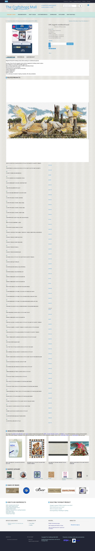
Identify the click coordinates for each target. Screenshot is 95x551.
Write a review (62, 26)
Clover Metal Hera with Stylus (13, 421)
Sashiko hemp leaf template (12, 262)
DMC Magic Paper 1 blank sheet (13, 342)
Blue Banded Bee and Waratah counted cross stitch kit (19, 366)
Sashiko (31, 525)
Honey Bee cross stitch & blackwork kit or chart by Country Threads (22, 332)
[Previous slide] (8, 476)
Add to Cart (70, 43)
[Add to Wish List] (48, 202)
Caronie (57, 433)
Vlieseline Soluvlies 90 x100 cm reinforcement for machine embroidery (22, 306)
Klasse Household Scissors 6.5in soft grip (16, 361)
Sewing (49, 478)
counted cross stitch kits (17, 433)
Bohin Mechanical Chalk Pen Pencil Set (15, 271)
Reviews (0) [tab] (20, 57)
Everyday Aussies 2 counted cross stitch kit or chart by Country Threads (24, 322)
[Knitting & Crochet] (9, 477)
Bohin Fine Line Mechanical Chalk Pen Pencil (15, 267)
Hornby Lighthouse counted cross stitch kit (17, 411)
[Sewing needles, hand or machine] (65, 477)
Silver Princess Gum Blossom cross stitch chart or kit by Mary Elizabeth (23, 168)
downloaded (75, 435)
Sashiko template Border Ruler (13, 252)
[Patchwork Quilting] (37, 477)
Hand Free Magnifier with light (13, 188)
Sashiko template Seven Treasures (14, 242)
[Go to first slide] (87, 476)
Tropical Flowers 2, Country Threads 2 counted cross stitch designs (22, 327)
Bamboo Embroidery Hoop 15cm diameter (15, 281)
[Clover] (40, 491)
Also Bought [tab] (30, 57)
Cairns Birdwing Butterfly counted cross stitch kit (18, 371)
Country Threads (50, 433)
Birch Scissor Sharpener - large (13, 222)
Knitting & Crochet (10, 478)
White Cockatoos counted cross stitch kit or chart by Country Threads (23, 163)
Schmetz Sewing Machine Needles (13, 173)
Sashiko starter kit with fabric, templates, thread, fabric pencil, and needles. (24, 232)
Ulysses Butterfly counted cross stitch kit (16, 376)
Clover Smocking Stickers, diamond (14, 197)
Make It (62, 433)
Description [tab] (11, 57)
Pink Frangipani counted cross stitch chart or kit (18, 312)
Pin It (50, 53)
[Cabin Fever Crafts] (12, 493)
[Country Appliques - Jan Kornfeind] (54, 493)
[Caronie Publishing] (26, 493)
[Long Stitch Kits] (23, 477)
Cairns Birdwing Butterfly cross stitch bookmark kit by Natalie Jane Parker (23, 391)
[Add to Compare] (49, 202)
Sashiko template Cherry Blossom (14, 237)
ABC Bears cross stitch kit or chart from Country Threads (20, 257)
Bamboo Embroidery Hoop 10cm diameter (15, 276)
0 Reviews (56, 26)
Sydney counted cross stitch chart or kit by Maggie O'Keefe (20, 401)
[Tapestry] (79, 477)
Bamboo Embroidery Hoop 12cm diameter (78, 21)
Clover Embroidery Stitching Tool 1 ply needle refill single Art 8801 (21, 296)
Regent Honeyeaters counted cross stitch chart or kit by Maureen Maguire (24, 356)
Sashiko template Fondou (12, 247)
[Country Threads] (68, 493)
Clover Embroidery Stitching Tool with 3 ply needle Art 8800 (20, 291)
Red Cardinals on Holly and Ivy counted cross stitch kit (19, 352)
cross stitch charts (65, 435)
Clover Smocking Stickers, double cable (15, 207)
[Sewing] (51, 477)
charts (26, 433)
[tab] (46, 479)
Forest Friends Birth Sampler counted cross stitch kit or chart (21, 337)
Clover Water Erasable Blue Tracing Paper (15, 416)
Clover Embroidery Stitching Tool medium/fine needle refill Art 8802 (22, 21)
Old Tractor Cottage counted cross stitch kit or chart (19, 347)
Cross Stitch (31, 523)
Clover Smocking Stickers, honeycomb (15, 212)
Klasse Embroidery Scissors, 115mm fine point (16, 183)
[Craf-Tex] (82, 493)
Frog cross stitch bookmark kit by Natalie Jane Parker (19, 381)
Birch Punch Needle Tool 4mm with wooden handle (18, 286)
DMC (53, 29)
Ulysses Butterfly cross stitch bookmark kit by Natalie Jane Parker (22, 386)
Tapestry (78, 478)
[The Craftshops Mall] (22, 7)
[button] (11, 14)
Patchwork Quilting (38, 478)
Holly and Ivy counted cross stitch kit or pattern (18, 406)
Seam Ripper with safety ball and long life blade (17, 217)
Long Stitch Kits (23, 478)
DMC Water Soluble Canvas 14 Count (14, 227)
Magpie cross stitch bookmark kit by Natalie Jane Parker (19, 396)
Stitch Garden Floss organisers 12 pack (15, 178)
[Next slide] (87, 491)
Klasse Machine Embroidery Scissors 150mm (16, 192)
